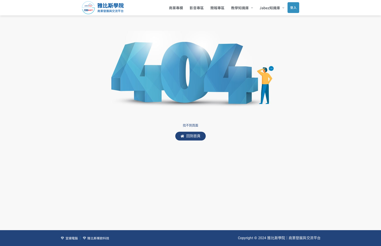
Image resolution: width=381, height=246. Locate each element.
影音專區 (197, 7)
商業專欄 (176, 7)
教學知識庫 (240, 7)
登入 (293, 7)
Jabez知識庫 (270, 7)
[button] (242, 8)
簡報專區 (217, 7)
